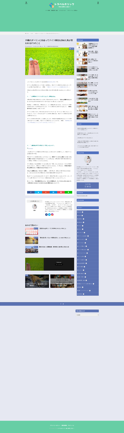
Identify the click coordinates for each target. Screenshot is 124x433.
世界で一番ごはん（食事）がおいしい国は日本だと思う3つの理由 (93, 108)
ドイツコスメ (82, 242)
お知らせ (81, 222)
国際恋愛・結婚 (54, 10)
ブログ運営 (81, 266)
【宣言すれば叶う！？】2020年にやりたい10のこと (52, 228)
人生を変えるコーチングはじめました (85, 137)
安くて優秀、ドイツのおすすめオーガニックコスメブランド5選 (93, 84)
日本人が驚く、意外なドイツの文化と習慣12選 (93, 53)
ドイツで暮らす (82, 246)
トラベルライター (62, 10)
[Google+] (46, 192)
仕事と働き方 (82, 273)
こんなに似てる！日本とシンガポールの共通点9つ (93, 100)
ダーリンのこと (82, 239)
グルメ (80, 225)
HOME (27, 33)
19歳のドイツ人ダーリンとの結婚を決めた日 (57, 87)
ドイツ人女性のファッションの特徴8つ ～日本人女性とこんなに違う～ (93, 69)
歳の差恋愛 (53, 46)
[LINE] (68, 192)
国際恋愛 (49, 46)
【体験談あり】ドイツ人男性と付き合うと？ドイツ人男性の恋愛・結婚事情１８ (93, 45)
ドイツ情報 (47, 10)
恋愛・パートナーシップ (84, 290)
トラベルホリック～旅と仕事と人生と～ (65, 428)
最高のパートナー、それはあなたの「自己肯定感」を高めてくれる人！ (93, 116)
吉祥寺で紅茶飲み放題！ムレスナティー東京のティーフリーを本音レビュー (87, 129)
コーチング (81, 232)
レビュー (81, 270)
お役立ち (81, 218)
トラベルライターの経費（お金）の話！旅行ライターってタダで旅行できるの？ (87, 146)
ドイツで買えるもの (83, 249)
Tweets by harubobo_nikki (82, 195)
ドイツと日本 (82, 256)
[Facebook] (31, 192)
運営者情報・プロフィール (68, 425)
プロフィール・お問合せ (72, 10)
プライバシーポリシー (55, 425)
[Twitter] (38, 192)
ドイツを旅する (82, 259)
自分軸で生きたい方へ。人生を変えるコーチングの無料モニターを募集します (87, 134)
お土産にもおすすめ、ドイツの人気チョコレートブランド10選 (93, 92)
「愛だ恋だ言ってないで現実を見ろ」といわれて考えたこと (54, 237)
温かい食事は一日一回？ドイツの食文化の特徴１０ (93, 61)
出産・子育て (82, 276)
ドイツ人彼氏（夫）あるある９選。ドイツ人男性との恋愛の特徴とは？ (93, 77)
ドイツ (46, 46)
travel (80, 215)
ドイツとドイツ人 (83, 253)
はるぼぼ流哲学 (82, 263)
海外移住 (56, 46)
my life (32, 33)
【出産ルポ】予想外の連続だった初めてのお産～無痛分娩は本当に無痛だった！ (87, 142)
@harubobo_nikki (51, 81)
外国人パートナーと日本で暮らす (86, 283)
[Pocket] (61, 192)
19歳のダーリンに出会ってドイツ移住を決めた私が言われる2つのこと (47, 33)
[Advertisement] (62, 22)
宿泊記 (80, 287)
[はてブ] (53, 192)
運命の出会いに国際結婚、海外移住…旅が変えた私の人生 (54, 246)
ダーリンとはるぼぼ (83, 235)
